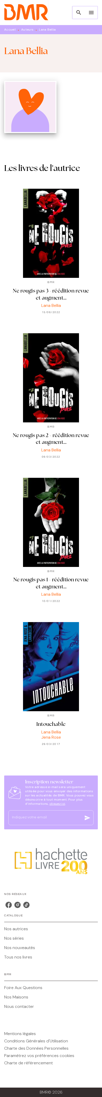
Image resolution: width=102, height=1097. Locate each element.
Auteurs (27, 29)
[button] (51, 929)
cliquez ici (57, 804)
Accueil (10, 29)
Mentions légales (20, 1033)
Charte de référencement (28, 1063)
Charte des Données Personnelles (36, 1048)
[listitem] (8, 904)
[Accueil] (26, 12)
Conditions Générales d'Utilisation (36, 1041)
